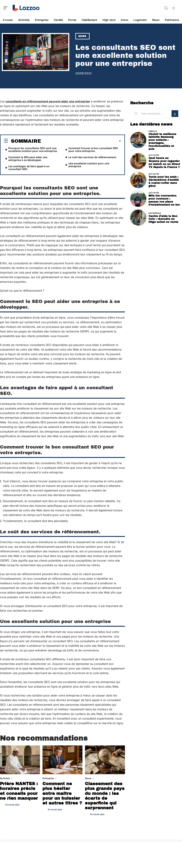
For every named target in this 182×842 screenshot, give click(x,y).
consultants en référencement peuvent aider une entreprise (48, 101)
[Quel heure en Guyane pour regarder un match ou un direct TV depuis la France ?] (138, 161)
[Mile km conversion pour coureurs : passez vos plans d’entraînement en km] (138, 199)
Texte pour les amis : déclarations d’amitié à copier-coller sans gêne (164, 181)
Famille (153, 131)
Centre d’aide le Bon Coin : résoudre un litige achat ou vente (163, 219)
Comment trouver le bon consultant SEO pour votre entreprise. (93, 149)
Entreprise (48, 778)
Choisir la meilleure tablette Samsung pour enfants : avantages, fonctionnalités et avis (162, 141)
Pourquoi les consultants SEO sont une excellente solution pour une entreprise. (33, 149)
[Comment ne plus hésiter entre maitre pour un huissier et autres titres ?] (62, 759)
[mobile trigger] (7, 8)
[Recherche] (166, 8)
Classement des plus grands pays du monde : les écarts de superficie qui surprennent (105, 795)
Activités (5, 778)
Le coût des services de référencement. (92, 157)
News (82, 36)
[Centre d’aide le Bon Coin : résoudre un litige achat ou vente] (138, 218)
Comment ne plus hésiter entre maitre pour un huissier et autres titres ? (62, 793)
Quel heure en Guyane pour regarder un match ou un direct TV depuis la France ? (164, 162)
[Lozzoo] (26, 8)
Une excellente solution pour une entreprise (88, 165)
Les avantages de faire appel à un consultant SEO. (28, 168)
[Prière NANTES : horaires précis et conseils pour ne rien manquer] (20, 759)
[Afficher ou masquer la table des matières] (81, 141)
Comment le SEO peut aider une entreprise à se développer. (27, 159)
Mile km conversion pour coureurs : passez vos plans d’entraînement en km (164, 200)
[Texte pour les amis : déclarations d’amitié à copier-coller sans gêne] (138, 180)
